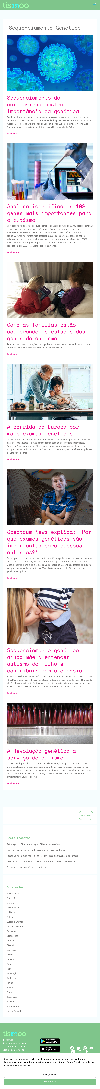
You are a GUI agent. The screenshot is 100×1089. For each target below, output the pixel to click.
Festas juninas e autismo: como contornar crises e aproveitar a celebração (42, 856)
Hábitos (10, 959)
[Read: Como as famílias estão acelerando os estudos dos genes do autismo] (50, 290)
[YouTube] (91, 1048)
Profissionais (13, 978)
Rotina (10, 983)
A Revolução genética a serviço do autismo (41, 754)
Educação (11, 950)
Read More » (13, 133)
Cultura (10, 917)
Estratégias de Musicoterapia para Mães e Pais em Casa (33, 844)
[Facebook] (72, 1048)
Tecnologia (12, 997)
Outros (10, 964)
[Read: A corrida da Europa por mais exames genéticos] (50, 392)
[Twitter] (78, 1048)
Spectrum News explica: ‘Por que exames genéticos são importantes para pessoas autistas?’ (49, 542)
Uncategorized (14, 1011)
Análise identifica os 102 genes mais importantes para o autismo (49, 213)
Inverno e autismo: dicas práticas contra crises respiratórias (36, 850)
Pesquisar (86, 815)
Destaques (12, 931)
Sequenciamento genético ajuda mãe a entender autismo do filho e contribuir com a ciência (44, 660)
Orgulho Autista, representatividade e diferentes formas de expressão (41, 861)
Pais (9, 969)
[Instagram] (85, 1048)
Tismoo (10, 1001)
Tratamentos (13, 1006)
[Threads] (80, 1052)
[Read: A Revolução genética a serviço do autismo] (50, 723)
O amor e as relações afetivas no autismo (26, 867)
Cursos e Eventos (15, 922)
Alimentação (13, 893)
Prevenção (12, 973)
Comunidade (13, 907)
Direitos (10, 940)
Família (10, 954)
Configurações (50, 1074)
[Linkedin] (73, 1052)
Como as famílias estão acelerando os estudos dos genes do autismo (46, 331)
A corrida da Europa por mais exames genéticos (43, 430)
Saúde (10, 987)
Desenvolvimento (15, 926)
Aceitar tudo (50, 1081)
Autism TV (11, 898)
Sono (9, 992)
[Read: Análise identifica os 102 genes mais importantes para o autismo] (50, 171)
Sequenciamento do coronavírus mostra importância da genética (43, 104)
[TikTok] (86, 1052)
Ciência (10, 903)
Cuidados (11, 912)
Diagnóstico (12, 936)
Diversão (11, 945)
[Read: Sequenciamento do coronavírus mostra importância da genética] (50, 63)
